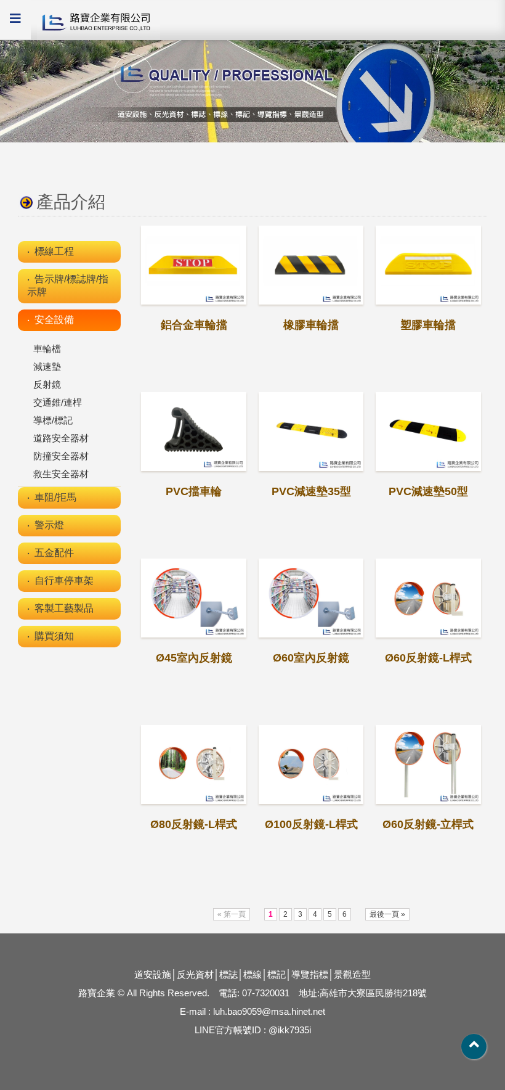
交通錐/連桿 (57, 402)
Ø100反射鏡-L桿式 (311, 824)
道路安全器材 (61, 438)
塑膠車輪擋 (428, 325)
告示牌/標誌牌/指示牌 (67, 285)
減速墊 (47, 366)
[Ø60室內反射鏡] (311, 598)
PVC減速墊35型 (311, 491)
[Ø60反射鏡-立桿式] (428, 764)
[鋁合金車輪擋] (193, 265)
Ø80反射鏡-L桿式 (193, 824)
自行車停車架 (64, 580)
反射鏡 (47, 384)
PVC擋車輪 (194, 491)
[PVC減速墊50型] (428, 431)
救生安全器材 (61, 474)
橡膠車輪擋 (311, 325)
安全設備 (54, 319)
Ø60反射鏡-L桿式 (428, 658)
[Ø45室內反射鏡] (193, 598)
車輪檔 (47, 348)
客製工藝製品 (64, 608)
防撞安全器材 (61, 456)
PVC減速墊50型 (428, 491)
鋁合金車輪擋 (194, 325)
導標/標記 (53, 420)
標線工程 (54, 251)
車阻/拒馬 (55, 497)
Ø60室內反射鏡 (311, 658)
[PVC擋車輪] (193, 431)
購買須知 (54, 636)
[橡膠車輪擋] (311, 265)
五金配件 (54, 552)
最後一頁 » (387, 914)
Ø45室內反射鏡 (194, 658)
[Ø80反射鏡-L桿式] (193, 764)
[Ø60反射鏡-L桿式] (428, 598)
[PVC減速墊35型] (311, 431)
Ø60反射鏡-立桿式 (428, 824)
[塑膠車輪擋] (428, 265)
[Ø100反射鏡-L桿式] (311, 764)
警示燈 (49, 525)
